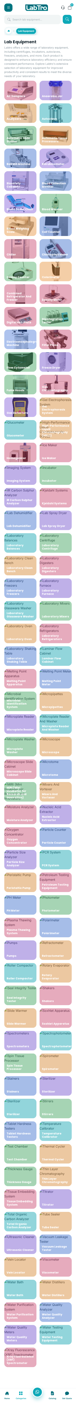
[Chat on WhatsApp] (37, 1392)
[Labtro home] (36, 7)
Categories (21, 1398)
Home (7, 1398)
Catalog (52, 1398)
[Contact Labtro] (63, 8)
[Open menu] (8, 8)
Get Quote (67, 1398)
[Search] (67, 19)
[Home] (8, 31)
